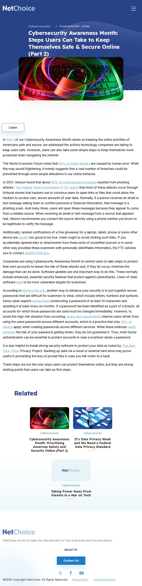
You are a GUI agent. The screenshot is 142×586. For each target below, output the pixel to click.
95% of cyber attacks (74, 163)
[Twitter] (60, 573)
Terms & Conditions (104, 579)
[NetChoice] (19, 9)
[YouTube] (81, 573)
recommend (40, 301)
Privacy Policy (80, 579)
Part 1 (10, 139)
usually (23, 237)
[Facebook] (71, 573)
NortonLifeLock (33, 290)
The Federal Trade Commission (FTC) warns (46, 187)
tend (19, 282)
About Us (71, 549)
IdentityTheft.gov (37, 253)
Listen (13, 127)
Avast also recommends (84, 316)
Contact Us (70, 560)
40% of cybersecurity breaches (73, 182)
